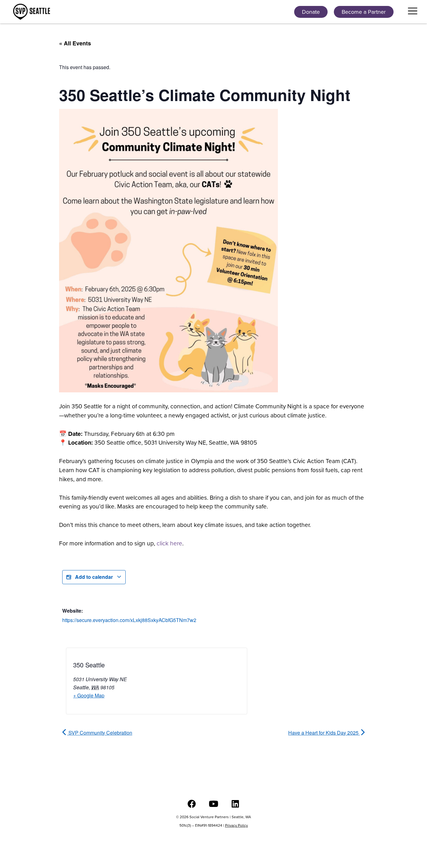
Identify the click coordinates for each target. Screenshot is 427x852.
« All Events (75, 43)
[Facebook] (192, 803)
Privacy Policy (236, 825)
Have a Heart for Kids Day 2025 (324, 732)
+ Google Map (88, 695)
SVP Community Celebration (99, 732)
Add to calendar (94, 576)
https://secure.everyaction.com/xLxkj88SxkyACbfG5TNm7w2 (129, 620)
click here (169, 543)
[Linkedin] (235, 803)
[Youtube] (213, 803)
